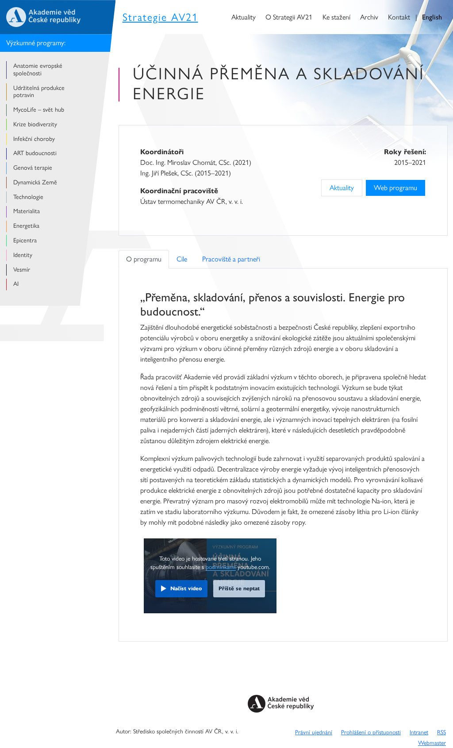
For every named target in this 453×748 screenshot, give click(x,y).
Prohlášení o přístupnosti (371, 732)
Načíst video (186, 588)
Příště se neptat (239, 588)
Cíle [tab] (182, 259)
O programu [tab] (143, 259)
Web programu (395, 187)
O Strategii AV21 (288, 17)
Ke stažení (336, 17)
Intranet (419, 732)
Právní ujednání (313, 732)
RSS (441, 732)
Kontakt (399, 17)
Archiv (369, 17)
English (432, 17)
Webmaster (432, 742)
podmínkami (221, 566)
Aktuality (243, 17)
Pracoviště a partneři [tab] (231, 259)
